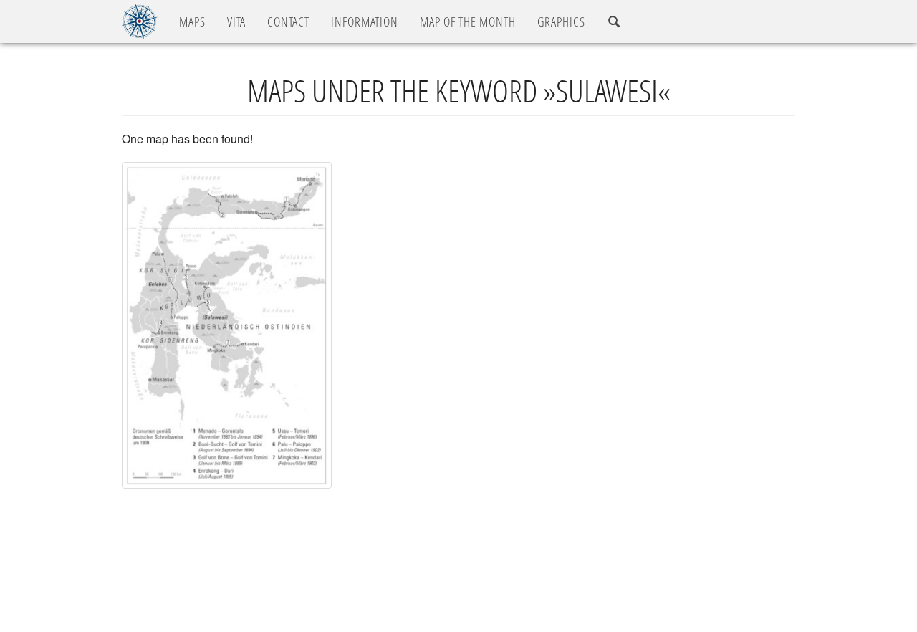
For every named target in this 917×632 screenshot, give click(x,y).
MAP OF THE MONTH (468, 21)
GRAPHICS (561, 21)
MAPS (192, 21)
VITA (236, 21)
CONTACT (288, 21)
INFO (364, 21)
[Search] (614, 22)
